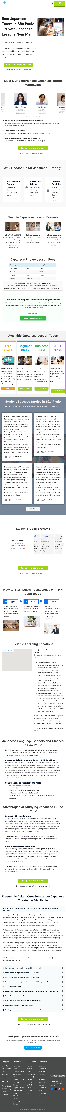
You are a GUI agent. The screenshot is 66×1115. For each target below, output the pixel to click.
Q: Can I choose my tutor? (12, 986)
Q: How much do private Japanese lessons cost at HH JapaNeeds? (25, 982)
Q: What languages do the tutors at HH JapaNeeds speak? (22, 1000)
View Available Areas (33, 1048)
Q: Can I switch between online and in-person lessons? (21, 977)
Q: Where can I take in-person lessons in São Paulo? (21, 973)
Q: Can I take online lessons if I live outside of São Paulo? (22, 968)
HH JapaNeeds (18, 540)
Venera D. (43, 537)
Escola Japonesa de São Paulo (19, 785)
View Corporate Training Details (33, 318)
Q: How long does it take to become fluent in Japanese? (22, 1010)
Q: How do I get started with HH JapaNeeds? (18, 1005)
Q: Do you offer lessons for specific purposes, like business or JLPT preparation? (31, 991)
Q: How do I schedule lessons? (13, 996)
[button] (52, 3)
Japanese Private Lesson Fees (33, 259)
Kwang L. (58, 537)
